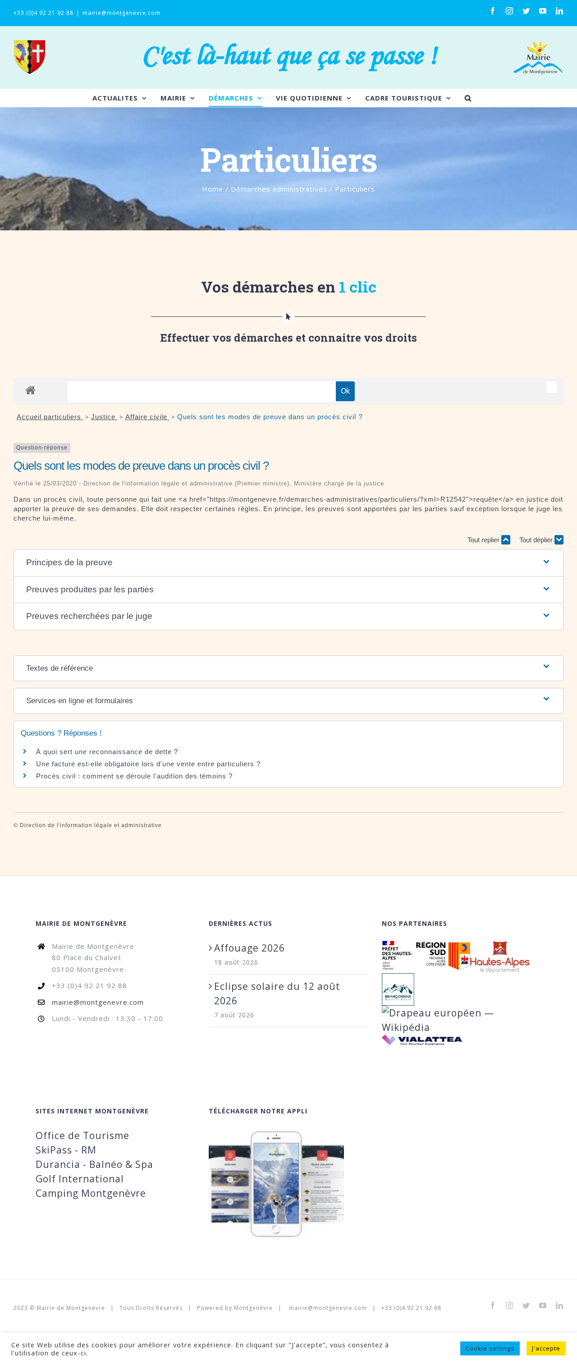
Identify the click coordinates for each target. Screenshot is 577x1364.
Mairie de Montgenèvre (71, 1308)
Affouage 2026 (249, 948)
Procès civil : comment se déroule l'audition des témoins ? (134, 776)
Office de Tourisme (82, 1135)
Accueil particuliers (50, 417)
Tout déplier (536, 540)
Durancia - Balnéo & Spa (94, 1164)
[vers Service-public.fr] (551, 387)
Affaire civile (147, 417)
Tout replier (484, 540)
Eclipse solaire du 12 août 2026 (277, 993)
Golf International (80, 1178)
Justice (104, 417)
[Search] (468, 98)
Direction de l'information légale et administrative (91, 825)
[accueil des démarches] (30, 389)
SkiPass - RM (66, 1150)
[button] (288, 562)
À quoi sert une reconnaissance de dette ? (107, 751)
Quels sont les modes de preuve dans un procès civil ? (269, 417)
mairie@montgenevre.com (121, 13)
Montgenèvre (253, 1308)
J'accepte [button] (546, 1348)
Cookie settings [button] (490, 1348)
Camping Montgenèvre (91, 1193)
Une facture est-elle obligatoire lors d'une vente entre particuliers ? (149, 764)
